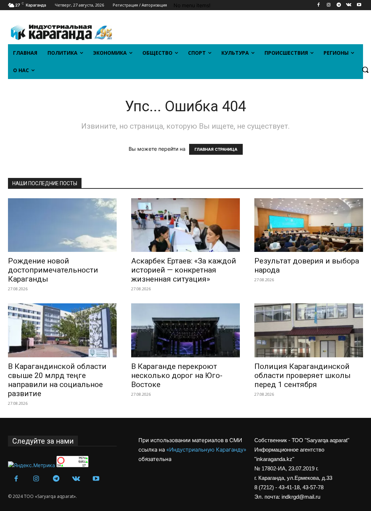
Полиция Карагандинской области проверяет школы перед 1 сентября (302, 375)
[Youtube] (359, 5)
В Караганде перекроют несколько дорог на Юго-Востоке (176, 375)
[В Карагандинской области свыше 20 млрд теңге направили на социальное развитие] (62, 330)
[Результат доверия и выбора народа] (308, 225)
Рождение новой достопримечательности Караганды (53, 270)
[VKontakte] (349, 5)
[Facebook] (318, 5)
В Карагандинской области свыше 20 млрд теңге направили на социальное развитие (57, 380)
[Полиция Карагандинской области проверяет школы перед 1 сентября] (308, 330)
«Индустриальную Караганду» (206, 449)
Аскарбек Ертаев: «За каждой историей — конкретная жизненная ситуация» (183, 270)
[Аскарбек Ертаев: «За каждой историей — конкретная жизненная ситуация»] (185, 225)
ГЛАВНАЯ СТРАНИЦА (216, 149)
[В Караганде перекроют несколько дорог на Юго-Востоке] (185, 330)
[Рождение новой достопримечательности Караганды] (62, 225)
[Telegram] (339, 5)
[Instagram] (329, 5)
